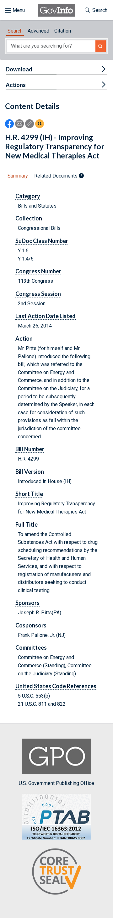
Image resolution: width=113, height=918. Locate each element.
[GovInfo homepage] (56, 10)
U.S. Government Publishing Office (56, 783)
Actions (16, 84)
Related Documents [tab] (56, 176)
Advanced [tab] (38, 31)
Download (19, 69)
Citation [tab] (62, 31)
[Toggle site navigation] (15, 10)
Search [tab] (15, 31)
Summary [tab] (18, 176)
